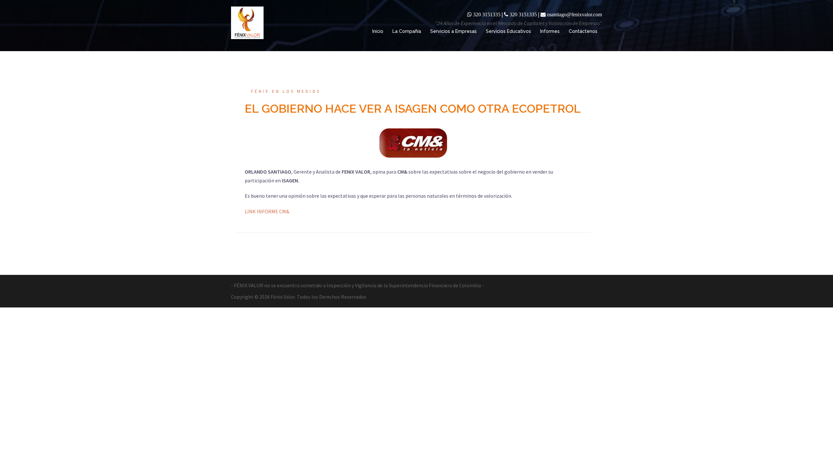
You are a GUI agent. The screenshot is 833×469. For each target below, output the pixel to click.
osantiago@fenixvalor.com (574, 14)
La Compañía (406, 31)
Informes (550, 31)
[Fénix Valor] (247, 22)
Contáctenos (583, 31)
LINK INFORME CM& (267, 211)
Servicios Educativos (508, 31)
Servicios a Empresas (453, 31)
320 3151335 (486, 14)
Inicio (377, 31)
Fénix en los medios (286, 91)
